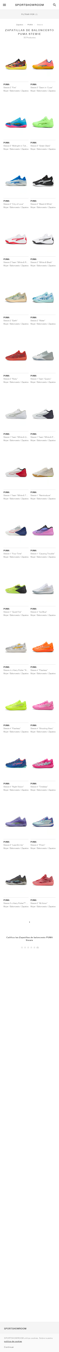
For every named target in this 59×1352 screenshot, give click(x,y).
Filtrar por (29, 14)
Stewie (40, 25)
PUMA (30, 25)
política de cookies (13, 1341)
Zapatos (19, 25)
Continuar (9, 1347)
